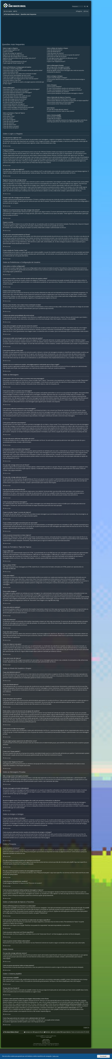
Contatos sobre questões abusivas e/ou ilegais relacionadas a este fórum (67, 120)
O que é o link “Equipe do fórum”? (56, 61)
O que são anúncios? (8, 123)
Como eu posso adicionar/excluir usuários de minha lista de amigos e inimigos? (66, 80)
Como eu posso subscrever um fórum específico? (60, 102)
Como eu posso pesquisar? (54, 86)
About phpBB (63, 981)
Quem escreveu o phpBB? (54, 117)
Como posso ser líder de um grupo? (57, 56)
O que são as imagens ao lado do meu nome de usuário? (18, 77)
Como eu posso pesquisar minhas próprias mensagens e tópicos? (65, 93)
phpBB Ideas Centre (82, 990)
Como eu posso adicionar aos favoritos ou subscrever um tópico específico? (68, 100)
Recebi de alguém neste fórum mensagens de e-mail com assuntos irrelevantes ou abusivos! (65, 71)
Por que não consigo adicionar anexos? (13, 101)
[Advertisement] (46, 29)
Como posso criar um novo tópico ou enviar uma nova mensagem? (21, 89)
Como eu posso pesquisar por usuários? (58, 91)
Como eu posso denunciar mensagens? (14, 104)
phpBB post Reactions (46, 1040)
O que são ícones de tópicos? (11, 128)
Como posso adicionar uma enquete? (13, 94)
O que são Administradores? (54, 50)
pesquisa (33, 1002)
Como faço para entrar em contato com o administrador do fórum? (65, 122)
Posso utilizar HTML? (9, 116)
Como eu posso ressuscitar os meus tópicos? (15, 109)
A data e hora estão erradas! (10, 72)
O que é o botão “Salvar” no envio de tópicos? (15, 106)
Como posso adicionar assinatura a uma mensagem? (17, 92)
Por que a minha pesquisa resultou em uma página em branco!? (64, 90)
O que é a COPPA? (8, 51)
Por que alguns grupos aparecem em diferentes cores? (62, 58)
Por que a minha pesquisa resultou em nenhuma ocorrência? (64, 88)
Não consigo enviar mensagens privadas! (58, 67)
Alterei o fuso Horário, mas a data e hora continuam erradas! (19, 74)
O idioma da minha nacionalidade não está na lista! (17, 75)
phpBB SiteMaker (46, 1039)
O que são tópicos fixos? (9, 124)
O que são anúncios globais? (10, 121)
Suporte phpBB (49, 1037)
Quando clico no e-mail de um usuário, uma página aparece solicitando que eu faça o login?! (23, 82)
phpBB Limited (65, 979)
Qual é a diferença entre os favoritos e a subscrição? (61, 99)
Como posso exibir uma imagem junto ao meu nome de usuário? (20, 78)
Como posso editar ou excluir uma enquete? (15, 97)
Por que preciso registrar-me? (11, 50)
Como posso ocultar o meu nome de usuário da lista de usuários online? (22, 70)
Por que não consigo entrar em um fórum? (14, 99)
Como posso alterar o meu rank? (12, 80)
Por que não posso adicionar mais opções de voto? (17, 96)
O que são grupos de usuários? (55, 53)
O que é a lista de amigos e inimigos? (57, 78)
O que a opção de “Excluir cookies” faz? (13, 63)
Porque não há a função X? (54, 118)
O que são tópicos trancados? (11, 126)
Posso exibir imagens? (9, 119)
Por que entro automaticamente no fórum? (15, 61)
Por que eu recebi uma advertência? (13, 102)
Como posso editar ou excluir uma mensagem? (16, 91)
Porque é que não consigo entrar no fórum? (15, 56)
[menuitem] (15, 11)
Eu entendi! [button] (103, 1056)
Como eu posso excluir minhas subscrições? (59, 104)
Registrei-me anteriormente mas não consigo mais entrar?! (19, 58)
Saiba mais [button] (55, 1056)
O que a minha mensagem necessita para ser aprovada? (18, 107)
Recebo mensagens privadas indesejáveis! (58, 69)
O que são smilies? (8, 118)
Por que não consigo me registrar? (12, 53)
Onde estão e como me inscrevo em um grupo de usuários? (63, 55)
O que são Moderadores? (54, 51)
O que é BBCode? (7, 115)
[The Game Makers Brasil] (15, 5)
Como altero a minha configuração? (12, 69)
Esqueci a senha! (7, 60)
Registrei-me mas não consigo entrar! (13, 55)
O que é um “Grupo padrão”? (54, 60)
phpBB (72, 319)
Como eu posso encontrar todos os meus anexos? (60, 111)
